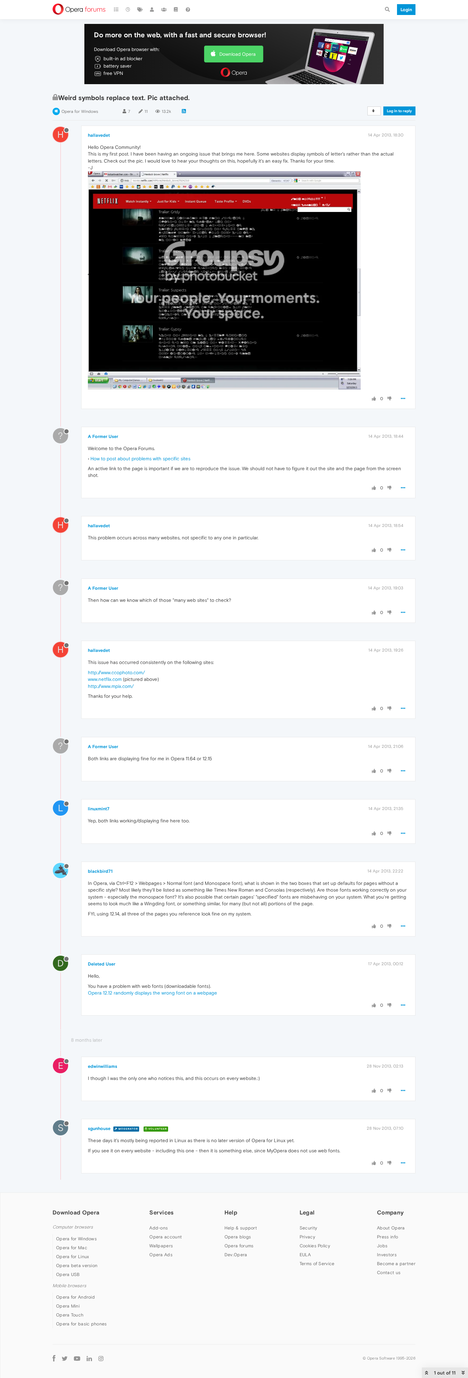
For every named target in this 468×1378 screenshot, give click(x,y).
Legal (307, 1212)
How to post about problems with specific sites (140, 458)
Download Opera (237, 54)
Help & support (240, 1227)
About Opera (391, 1227)
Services (161, 1212)
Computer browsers (73, 1227)
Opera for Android (75, 1297)
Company (390, 1212)
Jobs (382, 1245)
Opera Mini (68, 1306)
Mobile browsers (69, 1285)
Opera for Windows (79, 111)
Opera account (165, 1236)
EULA (305, 1254)
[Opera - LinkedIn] (89, 1358)
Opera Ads (161, 1254)
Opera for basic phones (81, 1323)
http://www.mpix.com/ (111, 686)
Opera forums (239, 1245)
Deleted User (101, 963)
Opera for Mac (71, 1247)
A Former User (103, 436)
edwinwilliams (102, 1066)
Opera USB (68, 1274)
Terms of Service (317, 1263)
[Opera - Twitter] (65, 1358)
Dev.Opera (235, 1254)
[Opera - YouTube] (77, 1358)
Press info (387, 1236)
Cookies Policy (315, 1245)
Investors (387, 1254)
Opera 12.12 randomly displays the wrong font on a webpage (152, 992)
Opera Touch (69, 1314)
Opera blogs (237, 1236)
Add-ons (158, 1227)
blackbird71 (100, 871)
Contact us (389, 1272)
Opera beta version (76, 1265)
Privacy (307, 1236)
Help (230, 1212)
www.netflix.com (105, 679)
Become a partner (396, 1263)
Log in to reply (399, 111)
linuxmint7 (99, 808)
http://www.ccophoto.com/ (116, 672)
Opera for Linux (72, 1256)
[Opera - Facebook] (54, 1358)
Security (308, 1227)
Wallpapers (161, 1245)
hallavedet (99, 135)
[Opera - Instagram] (101, 1358)
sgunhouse (99, 1128)
